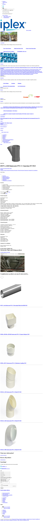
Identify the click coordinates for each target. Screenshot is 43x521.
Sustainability (2, 114)
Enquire (1, 168)
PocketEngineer (6, 17)
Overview (2, 170)
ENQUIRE (8, 252)
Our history (4, 511)
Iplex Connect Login (7, 16)
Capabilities (2, 31)
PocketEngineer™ (6, 141)
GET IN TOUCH (3, 455)
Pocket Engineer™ (3, 124)
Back (1, 144)
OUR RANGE (2, 459)
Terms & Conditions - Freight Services (25, 519)
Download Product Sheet (7, 168)
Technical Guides (5, 495)
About (1, 119)
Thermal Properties (21, 170)
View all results (5, 15)
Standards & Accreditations (32, 170)
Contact (1, 128)
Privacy (4, 513)
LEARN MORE (3, 252)
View (6, 193)
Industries (2, 75)
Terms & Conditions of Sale (24, 520)
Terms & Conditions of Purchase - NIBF (13, 520)
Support (1, 98)
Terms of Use (14, 519)
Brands (1, 87)
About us (4, 510)
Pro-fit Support (5, 502)
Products (1, 52)
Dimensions (26, 170)
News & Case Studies (6, 493)
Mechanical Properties (14, 170)
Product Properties (7, 170)
